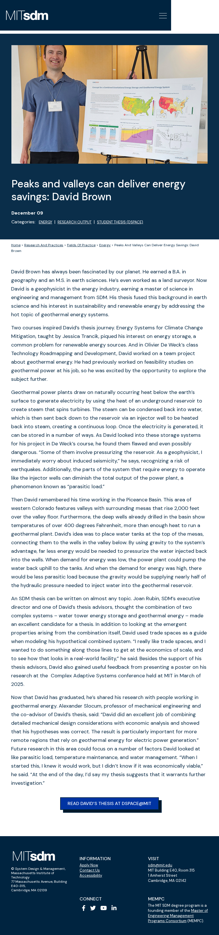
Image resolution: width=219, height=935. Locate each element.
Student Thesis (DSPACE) (120, 222)
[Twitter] (93, 908)
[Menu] (162, 15)
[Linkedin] (114, 908)
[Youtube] (103, 908)
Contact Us (90, 870)
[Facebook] (84, 908)
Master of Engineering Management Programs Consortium (178, 915)
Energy (45, 222)
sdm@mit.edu (160, 865)
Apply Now (89, 865)
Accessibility (91, 875)
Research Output (75, 222)
